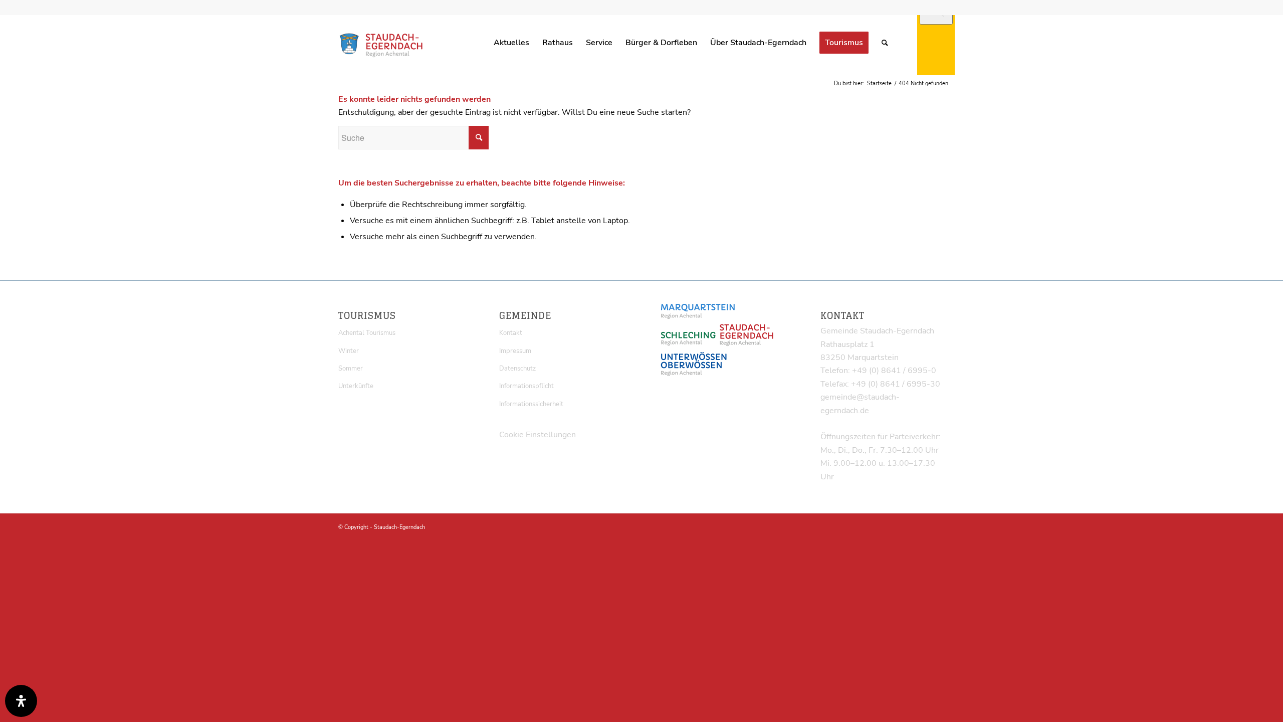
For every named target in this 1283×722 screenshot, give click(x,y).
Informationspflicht (526, 386)
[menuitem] (511, 42)
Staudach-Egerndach (399, 527)
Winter (348, 350)
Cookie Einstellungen (537, 434)
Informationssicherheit (531, 404)
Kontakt (510, 332)
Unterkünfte (355, 386)
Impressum (515, 350)
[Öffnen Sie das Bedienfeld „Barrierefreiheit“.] (21, 701)
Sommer (350, 368)
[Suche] (885, 42)
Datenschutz (517, 368)
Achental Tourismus (366, 332)
